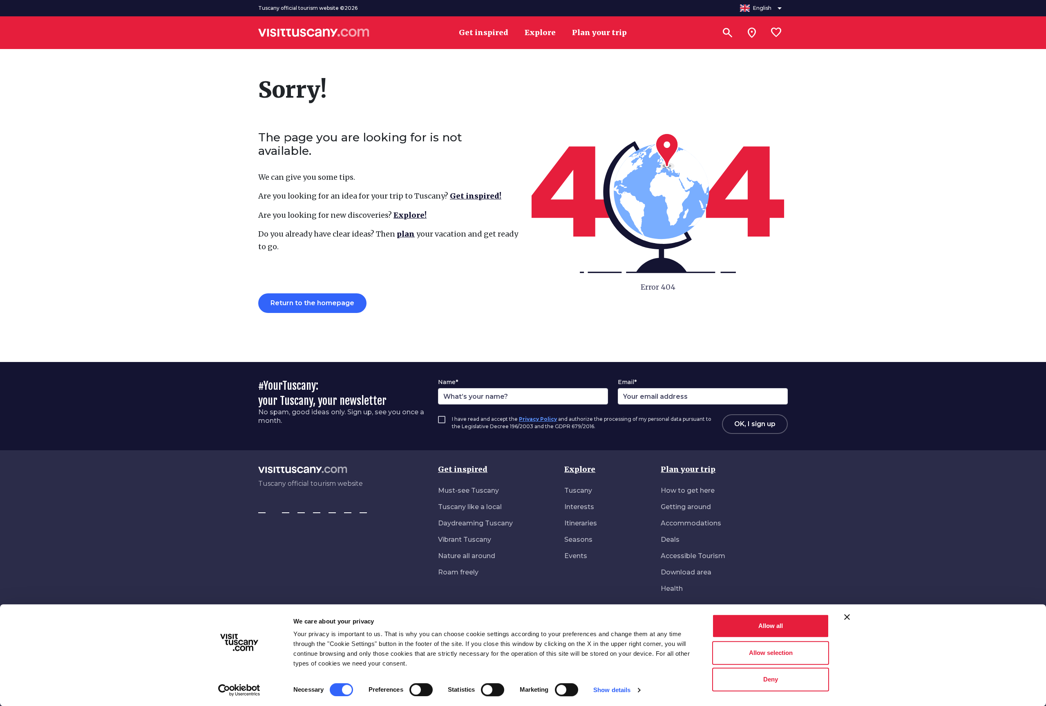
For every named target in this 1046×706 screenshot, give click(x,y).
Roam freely (458, 572)
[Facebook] (262, 509)
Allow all (770, 625)
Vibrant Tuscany (464, 539)
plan (406, 234)
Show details (611, 689)
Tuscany (578, 490)
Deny (770, 679)
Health (672, 588)
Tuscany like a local (470, 507)
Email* (627, 382)
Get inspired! (475, 196)
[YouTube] (332, 509)
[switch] (421, 689)
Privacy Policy (538, 419)
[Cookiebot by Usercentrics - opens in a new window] (239, 690)
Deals (670, 539)
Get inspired (462, 469)
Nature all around (466, 556)
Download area (686, 572)
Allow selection (771, 652)
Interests (579, 507)
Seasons (578, 539)
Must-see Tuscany (468, 490)
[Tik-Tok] (301, 509)
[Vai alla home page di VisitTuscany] (313, 32)
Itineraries (580, 523)
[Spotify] (363, 509)
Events (575, 556)
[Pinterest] (316, 509)
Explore (579, 469)
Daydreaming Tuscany (475, 523)
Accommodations (691, 523)
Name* (448, 382)
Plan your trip (688, 469)
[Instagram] (285, 509)
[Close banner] (847, 617)
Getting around (686, 507)
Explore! (410, 215)
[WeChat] (347, 509)
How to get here (688, 490)
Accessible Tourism (693, 556)
